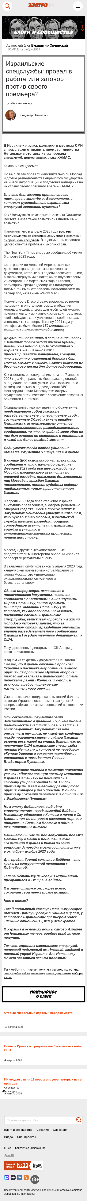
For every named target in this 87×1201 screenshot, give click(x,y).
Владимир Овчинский (49, 45)
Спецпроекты (26, 1137)
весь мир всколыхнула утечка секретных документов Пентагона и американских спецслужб (42, 236)
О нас (7, 1148)
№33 (22, 1165)
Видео (8, 1137)
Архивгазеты (37, 1166)
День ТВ (9, 1155)
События (43, 1129)
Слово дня (60, 1129)
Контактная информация (30, 1148)
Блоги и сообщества (18, 1129)
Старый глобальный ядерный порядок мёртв (38, 1012)
